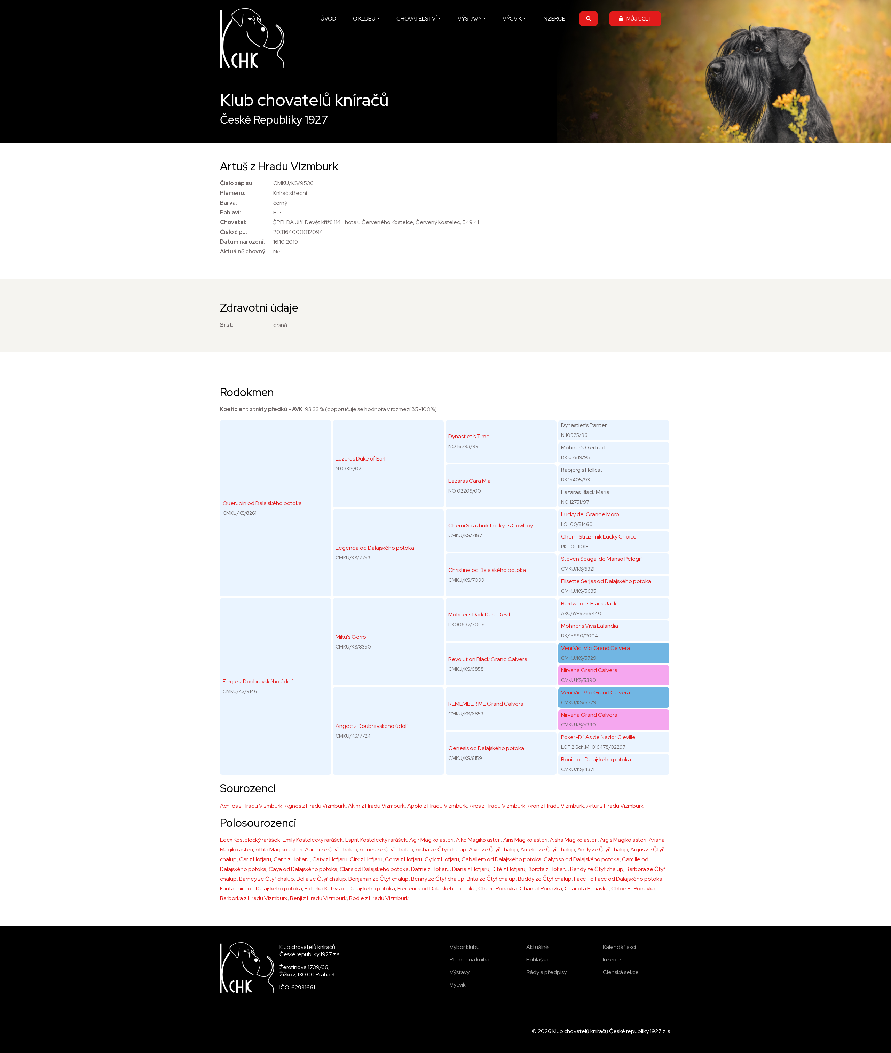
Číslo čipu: (233, 232)
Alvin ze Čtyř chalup (493, 849)
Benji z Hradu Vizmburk (318, 898)
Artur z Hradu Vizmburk (615, 805)
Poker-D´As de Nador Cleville (598, 737)
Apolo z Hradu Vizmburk (437, 805)
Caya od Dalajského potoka (303, 869)
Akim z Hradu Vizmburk (376, 805)
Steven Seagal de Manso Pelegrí (601, 559)
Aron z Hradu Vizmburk (556, 805)
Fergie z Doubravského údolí (258, 681)
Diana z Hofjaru (470, 869)
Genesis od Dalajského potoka (486, 748)
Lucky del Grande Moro (590, 514)
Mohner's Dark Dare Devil (479, 614)
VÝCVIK (512, 18)
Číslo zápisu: (237, 183)
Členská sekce (621, 972)
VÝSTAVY (470, 18)
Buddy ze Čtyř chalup (544, 878)
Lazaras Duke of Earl (360, 458)
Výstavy (460, 972)
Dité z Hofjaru (508, 869)
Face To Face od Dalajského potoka (618, 878)
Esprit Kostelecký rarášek (376, 839)
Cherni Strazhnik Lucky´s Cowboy (490, 525)
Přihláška (537, 959)
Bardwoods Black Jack (589, 603)
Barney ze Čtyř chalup (266, 878)
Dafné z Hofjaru (430, 869)
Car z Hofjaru (255, 859)
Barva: (228, 202)
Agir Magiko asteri (431, 839)
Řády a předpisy (546, 972)
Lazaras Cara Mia (469, 481)
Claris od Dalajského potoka (374, 869)
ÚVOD (328, 18)
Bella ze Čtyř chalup (321, 878)
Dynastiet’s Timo (469, 436)
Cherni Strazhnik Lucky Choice (599, 536)
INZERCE (554, 18)
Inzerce (612, 959)
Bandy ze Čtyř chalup (596, 869)
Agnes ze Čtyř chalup (386, 849)
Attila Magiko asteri (278, 849)
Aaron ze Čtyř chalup (331, 849)
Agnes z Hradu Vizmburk (315, 805)
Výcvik (458, 984)
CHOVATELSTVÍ (416, 18)
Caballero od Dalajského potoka (501, 859)
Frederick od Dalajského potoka (436, 888)
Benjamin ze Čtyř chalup (378, 878)
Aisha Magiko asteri (574, 839)
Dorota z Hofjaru (548, 869)
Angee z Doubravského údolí (372, 726)
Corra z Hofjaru (403, 859)
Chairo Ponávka (497, 888)
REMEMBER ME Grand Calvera (485, 703)
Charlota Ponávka (587, 888)
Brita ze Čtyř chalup (491, 878)
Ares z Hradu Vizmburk (497, 805)
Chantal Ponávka (541, 888)
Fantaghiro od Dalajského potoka (261, 888)
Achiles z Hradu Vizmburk (251, 805)
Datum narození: (242, 241)
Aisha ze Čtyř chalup (441, 849)
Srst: (227, 325)
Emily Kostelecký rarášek (313, 839)
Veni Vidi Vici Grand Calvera (595, 648)
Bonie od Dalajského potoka (596, 759)
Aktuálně (537, 947)
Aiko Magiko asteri (478, 839)
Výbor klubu (465, 947)
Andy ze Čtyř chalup (602, 849)
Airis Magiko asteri (525, 839)
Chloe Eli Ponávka (633, 888)
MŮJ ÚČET (637, 18)
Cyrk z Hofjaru (442, 859)
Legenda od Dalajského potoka (375, 547)
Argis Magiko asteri (623, 839)
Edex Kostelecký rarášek (250, 839)
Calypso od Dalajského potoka (582, 859)
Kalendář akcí (619, 947)
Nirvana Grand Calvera (589, 670)
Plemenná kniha (469, 959)
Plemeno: (232, 193)
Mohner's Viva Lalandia (589, 625)
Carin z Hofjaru (292, 859)
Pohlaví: (230, 212)
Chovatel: (233, 222)
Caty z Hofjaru (329, 859)
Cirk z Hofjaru (366, 859)
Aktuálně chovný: (243, 251)
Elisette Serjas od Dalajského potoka (606, 581)
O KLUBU (364, 18)
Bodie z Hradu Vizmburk (379, 898)
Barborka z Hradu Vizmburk (253, 898)
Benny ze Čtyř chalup (437, 878)
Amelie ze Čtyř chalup (547, 849)
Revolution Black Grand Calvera (487, 659)
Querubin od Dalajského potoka (262, 503)
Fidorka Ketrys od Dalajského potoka (350, 888)
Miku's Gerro (351, 637)
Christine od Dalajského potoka (487, 570)
